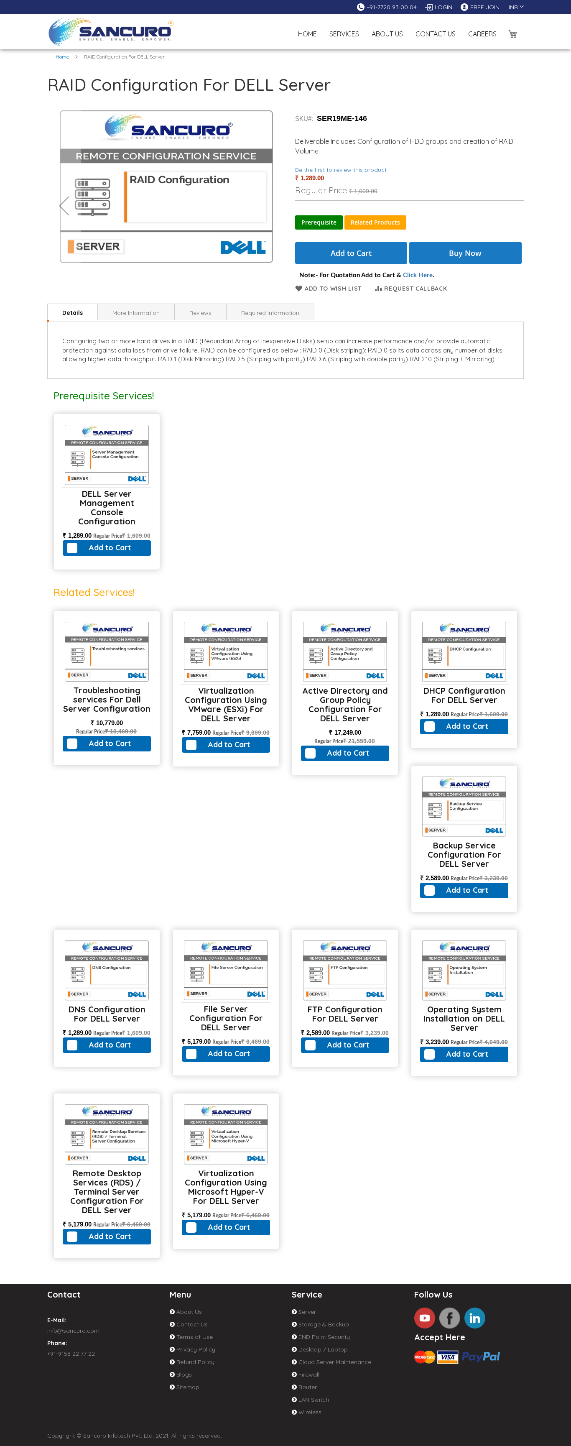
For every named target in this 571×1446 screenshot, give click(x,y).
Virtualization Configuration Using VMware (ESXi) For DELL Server (226, 704)
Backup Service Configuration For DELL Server (464, 854)
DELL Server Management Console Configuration (106, 507)
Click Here (418, 275)
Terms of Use (194, 1337)
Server (306, 1312)
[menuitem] (344, 26)
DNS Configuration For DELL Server (107, 1014)
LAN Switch (313, 1399)
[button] (516, 6)
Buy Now (465, 253)
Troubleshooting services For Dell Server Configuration (106, 699)
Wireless (309, 1412)
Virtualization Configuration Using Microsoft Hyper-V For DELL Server (226, 1187)
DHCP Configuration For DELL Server (464, 695)
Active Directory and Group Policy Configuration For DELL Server (345, 704)
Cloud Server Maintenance (334, 1362)
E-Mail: (56, 1320)
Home (62, 57)
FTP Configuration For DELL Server (345, 1014)
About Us (188, 1312)
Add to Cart (110, 547)
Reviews (200, 313)
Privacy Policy (195, 1349)
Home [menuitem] (307, 34)
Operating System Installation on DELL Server (464, 1018)
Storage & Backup (323, 1324)
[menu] (397, 27)
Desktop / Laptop (322, 1349)
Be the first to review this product (341, 170)
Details (72, 313)
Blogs (183, 1374)
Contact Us (191, 1324)
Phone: (57, 1343)
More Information (136, 313)
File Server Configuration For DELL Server (226, 1018)
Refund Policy (194, 1362)
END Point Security (323, 1337)
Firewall (308, 1374)
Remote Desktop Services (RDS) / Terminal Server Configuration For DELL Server (107, 1191)
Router (307, 1387)
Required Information (270, 313)
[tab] (72, 312)
